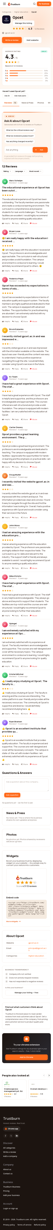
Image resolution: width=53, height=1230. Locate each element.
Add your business (11, 1195)
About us (7, 1169)
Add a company (10, 1156)
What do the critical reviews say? (20, 130)
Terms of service (24, 1225)
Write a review (9, 1152)
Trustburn (11, 1118)
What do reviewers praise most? (20, 136)
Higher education (21, 12)
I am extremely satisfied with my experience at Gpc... (20, 632)
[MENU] (4, 4)
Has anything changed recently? (19, 141)
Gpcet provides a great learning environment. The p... (20, 436)
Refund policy (40, 1225)
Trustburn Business (11, 1186)
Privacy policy (9, 1225)
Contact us (7, 1173)
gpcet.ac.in (33, 943)
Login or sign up (10, 1208)
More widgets (12, 921)
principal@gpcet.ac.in (37, 949)
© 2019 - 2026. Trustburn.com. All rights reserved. (24, 1219)
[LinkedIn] (17, 1136)
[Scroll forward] (49, 1075)
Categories (6, 12)
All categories (9, 1147)
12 (32, 886)
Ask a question (12, 795)
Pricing (6, 1191)
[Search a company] (34, 4)
